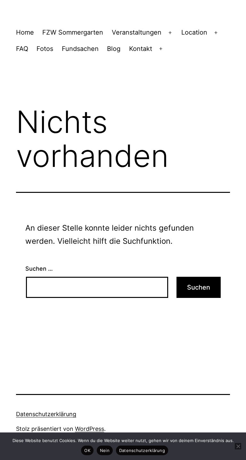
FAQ (22, 49)
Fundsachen (80, 49)
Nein (105, 450)
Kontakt (140, 49)
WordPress (89, 428)
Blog (113, 49)
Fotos (45, 49)
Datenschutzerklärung (46, 414)
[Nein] (238, 446)
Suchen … (39, 268)
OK (87, 450)
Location (194, 32)
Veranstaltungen (136, 32)
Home (25, 32)
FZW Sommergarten (72, 32)
